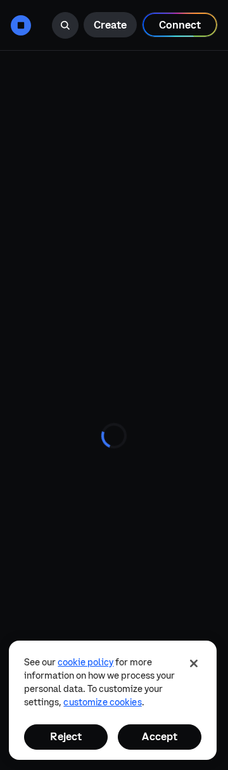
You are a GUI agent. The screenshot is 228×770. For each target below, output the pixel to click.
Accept (159, 736)
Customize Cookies (102, 702)
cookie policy (85, 662)
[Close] (193, 663)
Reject (66, 736)
